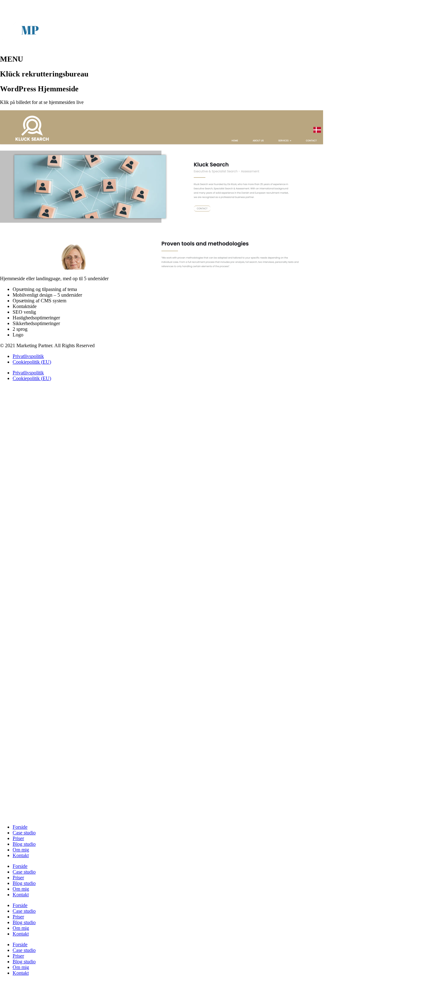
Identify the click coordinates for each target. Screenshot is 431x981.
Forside (20, 827)
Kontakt (21, 855)
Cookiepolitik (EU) (32, 362)
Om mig (21, 849)
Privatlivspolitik (28, 356)
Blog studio (24, 844)
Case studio (24, 832)
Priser (18, 838)
